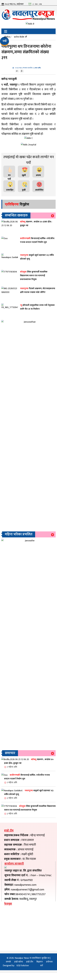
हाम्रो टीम (29, 962)
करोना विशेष (19, 37)
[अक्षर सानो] (17, 71)
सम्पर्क (8, 962)
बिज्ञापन (39, 962)
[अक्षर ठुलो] (22, 71)
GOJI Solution (22, 965)
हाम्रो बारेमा (18, 962)
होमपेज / (7, 37)
